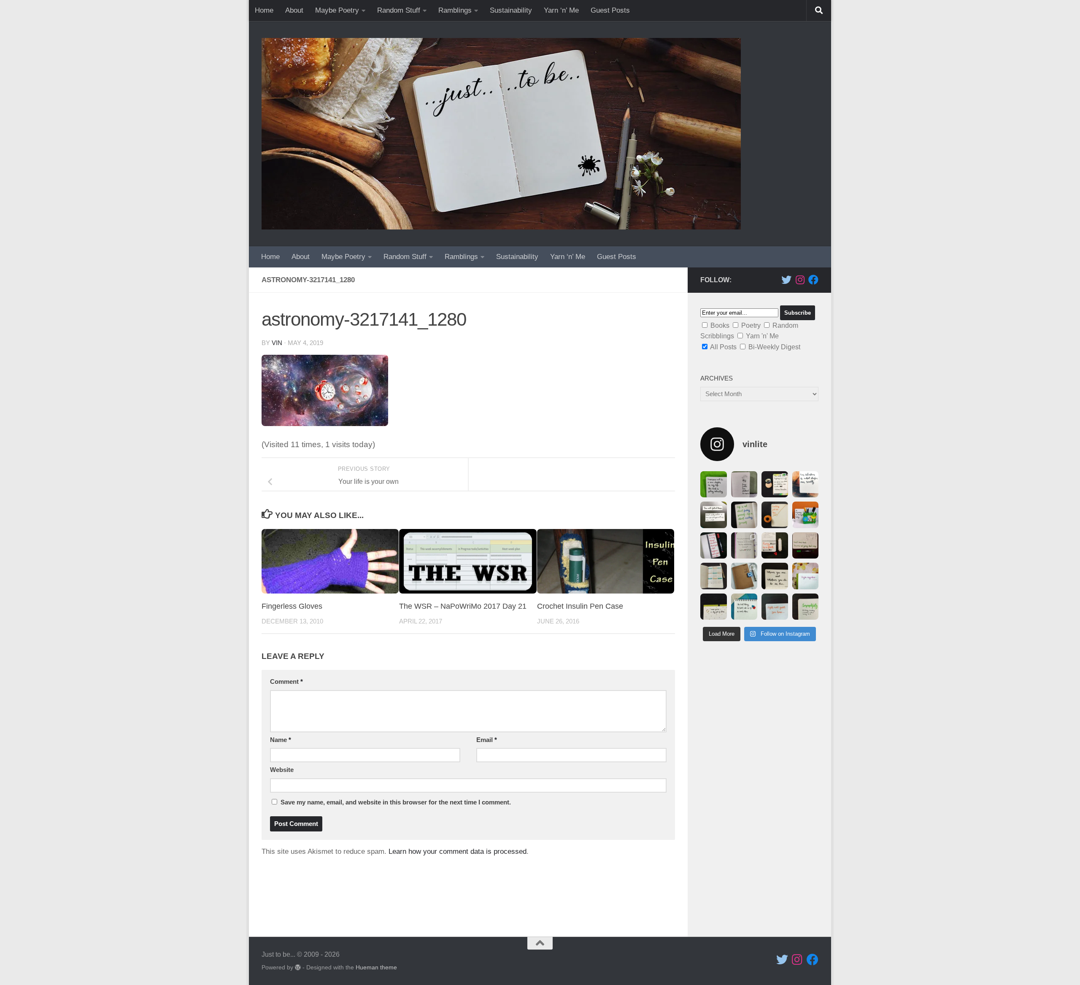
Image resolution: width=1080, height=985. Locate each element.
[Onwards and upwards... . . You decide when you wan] (713, 576)
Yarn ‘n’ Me (561, 10)
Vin (277, 343)
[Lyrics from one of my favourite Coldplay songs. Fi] (774, 607)
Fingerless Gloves (292, 606)
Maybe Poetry (337, 10)
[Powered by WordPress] (298, 967)
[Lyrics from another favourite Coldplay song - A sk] (713, 607)
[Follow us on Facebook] (813, 280)
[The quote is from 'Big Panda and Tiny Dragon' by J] (744, 545)
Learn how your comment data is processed (457, 851)
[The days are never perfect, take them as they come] (805, 515)
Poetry (751, 325)
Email (486, 740)
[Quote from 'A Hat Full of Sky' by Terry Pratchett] (713, 545)
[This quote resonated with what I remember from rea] (744, 515)
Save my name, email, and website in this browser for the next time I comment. (396, 802)
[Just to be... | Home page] (501, 133)
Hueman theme (376, 967)
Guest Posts (610, 10)
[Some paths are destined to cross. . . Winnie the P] (744, 484)
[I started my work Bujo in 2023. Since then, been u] (805, 545)
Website (282, 769)
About (294, 10)
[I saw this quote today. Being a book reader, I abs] (713, 484)
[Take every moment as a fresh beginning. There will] (774, 545)
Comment (286, 681)
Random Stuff (398, 10)
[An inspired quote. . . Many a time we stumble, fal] (713, 515)
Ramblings (455, 10)
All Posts (723, 347)
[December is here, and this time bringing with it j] (774, 484)
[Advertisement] (759, 793)
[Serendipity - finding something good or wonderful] (805, 607)
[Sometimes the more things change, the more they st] (774, 515)
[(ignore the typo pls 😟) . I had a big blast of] (774, 576)
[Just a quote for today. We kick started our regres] (805, 576)
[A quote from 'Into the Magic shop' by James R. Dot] (805, 484)
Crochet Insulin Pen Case (580, 606)
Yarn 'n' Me (762, 336)
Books (719, 325)
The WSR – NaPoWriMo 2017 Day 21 (462, 606)
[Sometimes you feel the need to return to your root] (744, 576)
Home (264, 10)
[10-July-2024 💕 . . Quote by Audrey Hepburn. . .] (744, 607)
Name (280, 740)
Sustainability (511, 10)
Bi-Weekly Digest (774, 347)
